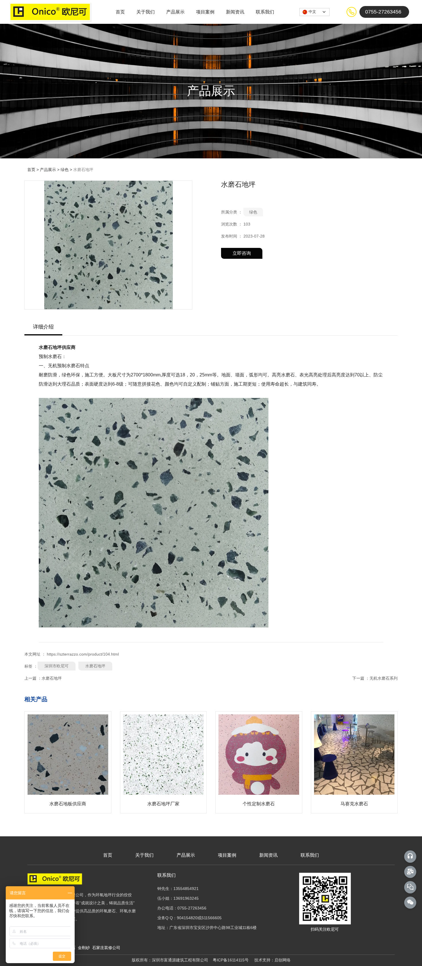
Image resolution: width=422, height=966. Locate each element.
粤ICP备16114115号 (231, 960)
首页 (120, 11)
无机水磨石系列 (383, 678)
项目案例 (205, 11)
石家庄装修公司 (105, 947)
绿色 (65, 169)
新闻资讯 (235, 11)
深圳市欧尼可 (56, 666)
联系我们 (265, 11)
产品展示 (175, 11)
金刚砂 (84, 947)
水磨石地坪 (95, 666)
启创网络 (282, 960)
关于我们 (145, 11)
